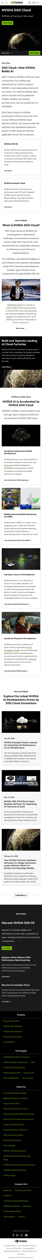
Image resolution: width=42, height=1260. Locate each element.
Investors (8, 1195)
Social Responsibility (12, 1211)
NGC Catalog (9, 1145)
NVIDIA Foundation (12, 1206)
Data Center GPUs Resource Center (19, 1114)
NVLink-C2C (29, 1073)
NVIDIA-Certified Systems (15, 1151)
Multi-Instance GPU (12, 1073)
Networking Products (13, 1037)
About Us (8, 1190)
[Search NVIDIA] (6, 2)
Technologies (9, 1216)
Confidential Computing (14, 1067)
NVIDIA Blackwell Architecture (17, 1057)
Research (27, 1206)
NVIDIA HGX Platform (13, 1031)
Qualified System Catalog (15, 1170)
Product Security (29, 1251)
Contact (21, 1254)
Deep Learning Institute (14, 1124)
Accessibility (28, 1248)
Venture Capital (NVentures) (16, 1201)
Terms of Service (13, 1248)
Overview (5, 53)
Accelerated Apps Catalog (15, 1093)
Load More (20, 895)
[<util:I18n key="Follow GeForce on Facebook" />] (13, 1235)
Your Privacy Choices (27, 1245)
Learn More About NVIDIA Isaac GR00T (17, 540)
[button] (29, 3)
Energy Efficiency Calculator (16, 1130)
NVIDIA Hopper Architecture (16, 1062)
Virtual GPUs (9, 1042)
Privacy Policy (10, 1245)
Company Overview (22, 1190)
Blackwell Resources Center (16, 1098)
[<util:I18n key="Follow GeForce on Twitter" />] (21, 1235)
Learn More (8, 170)
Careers (21, 1216)
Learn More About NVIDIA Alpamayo (16, 480)
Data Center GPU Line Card (15, 1109)
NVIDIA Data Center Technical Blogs (19, 1165)
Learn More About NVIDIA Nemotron (16, 604)
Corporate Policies (12, 1251)
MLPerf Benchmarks (12, 1140)
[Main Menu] (2, 2)
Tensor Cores (27, 1078)
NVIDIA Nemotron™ (15, 305)
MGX (33, 1062)
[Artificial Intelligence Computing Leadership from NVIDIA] (16, 2)
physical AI (8, 465)
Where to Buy (9, 1175)
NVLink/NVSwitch (11, 1078)
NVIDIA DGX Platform (13, 1026)
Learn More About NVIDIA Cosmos (15, 671)
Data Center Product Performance (18, 1119)
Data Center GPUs (11, 1021)
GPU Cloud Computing (13, 1135)
